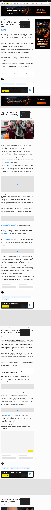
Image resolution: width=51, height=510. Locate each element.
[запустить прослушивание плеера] (29, 19)
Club (43, 3)
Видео (24, 3)
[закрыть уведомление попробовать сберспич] (29, 22)
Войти (42, 1)
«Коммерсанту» (7, 212)
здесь (5, 162)
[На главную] (3, 1)
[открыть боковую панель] (45, 1)
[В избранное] (16, 71)
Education (40, 3)
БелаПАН (26, 154)
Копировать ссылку (30, 30)
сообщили (12, 322)
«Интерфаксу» (8, 243)
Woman (30, 3)
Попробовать (23, 26)
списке (14, 159)
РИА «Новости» (9, 165)
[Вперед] (35, 73)
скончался (11, 153)
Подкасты (20, 3)
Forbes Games (4, 3)
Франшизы (16, 3)
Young (36, 3)
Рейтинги (11, 3)
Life (27, 3)
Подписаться (5, 91)
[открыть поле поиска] (47, 1)
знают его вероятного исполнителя (8, 198)
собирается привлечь (9, 380)
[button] (50, 1)
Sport (33, 3)
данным (5, 319)
